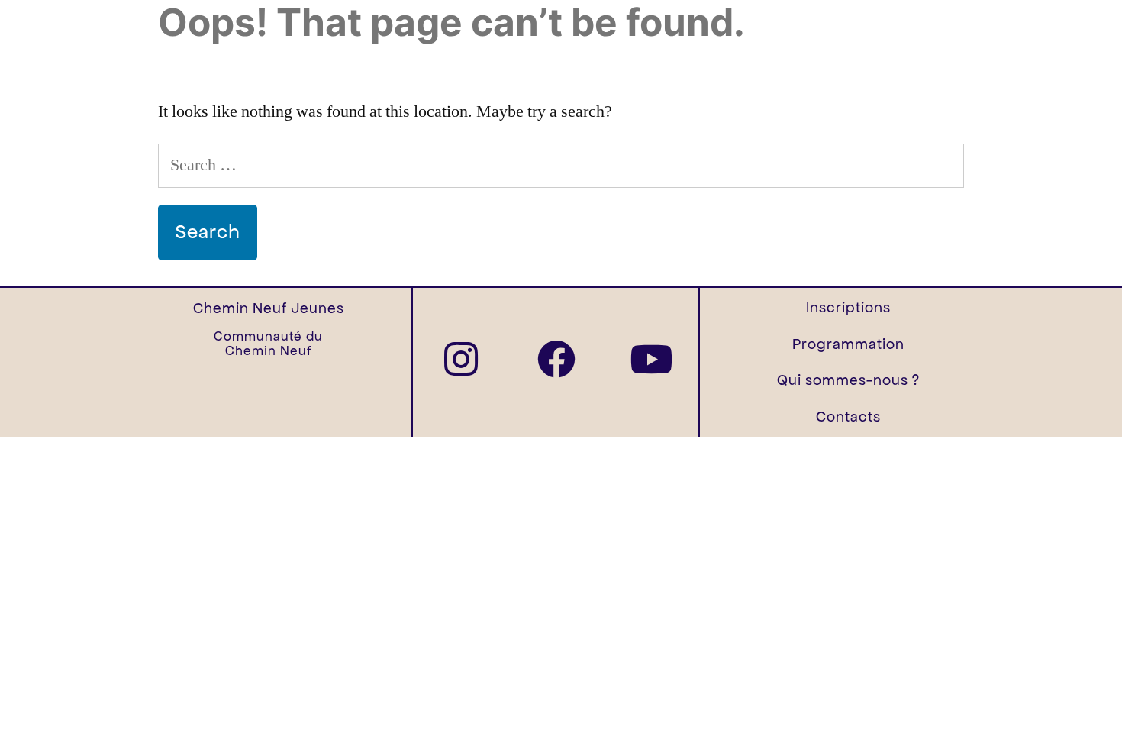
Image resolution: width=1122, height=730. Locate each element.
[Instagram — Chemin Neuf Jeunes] (461, 359)
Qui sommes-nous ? (848, 380)
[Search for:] (561, 165)
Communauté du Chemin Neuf (268, 343)
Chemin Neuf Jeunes (268, 308)
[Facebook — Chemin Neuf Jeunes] (556, 359)
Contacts (848, 417)
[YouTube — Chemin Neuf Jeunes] (651, 359)
